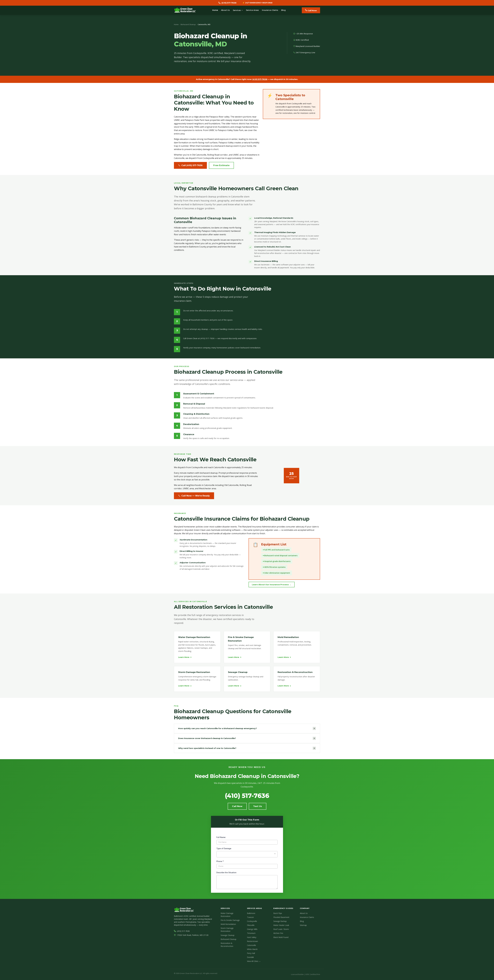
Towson (250, 917)
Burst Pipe (277, 913)
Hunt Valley (251, 937)
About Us (225, 10)
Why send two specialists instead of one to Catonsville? (246, 748)
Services (237, 10)
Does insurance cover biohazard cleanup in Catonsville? (246, 738)
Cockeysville (252, 921)
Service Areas (252, 10)
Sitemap (303, 925)
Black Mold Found (280, 937)
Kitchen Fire (278, 933)
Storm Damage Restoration (227, 929)
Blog (283, 10)
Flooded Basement (281, 917)
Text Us (257, 806)
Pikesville (250, 925)
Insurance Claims (270, 10)
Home (215, 10)
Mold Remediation (228, 924)
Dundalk (250, 957)
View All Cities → (254, 961)
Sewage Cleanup (227, 935)
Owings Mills (252, 929)
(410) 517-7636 (259, 79)
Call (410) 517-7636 (191, 165)
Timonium (251, 933)
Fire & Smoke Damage (230, 920)
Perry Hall (251, 953)
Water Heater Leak (281, 925)
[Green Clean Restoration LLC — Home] (185, 10)
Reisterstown (252, 941)
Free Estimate (221, 165)
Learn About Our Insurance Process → (271, 584)
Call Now (312, 10)
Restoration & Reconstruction (227, 944)
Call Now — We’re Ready (195, 495)
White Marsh (252, 949)
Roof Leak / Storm (281, 929)
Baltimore (251, 913)
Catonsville (251, 945)
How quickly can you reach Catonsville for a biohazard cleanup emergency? (246, 728)
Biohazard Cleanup (188, 24)
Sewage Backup (280, 921)
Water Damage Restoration (227, 914)
